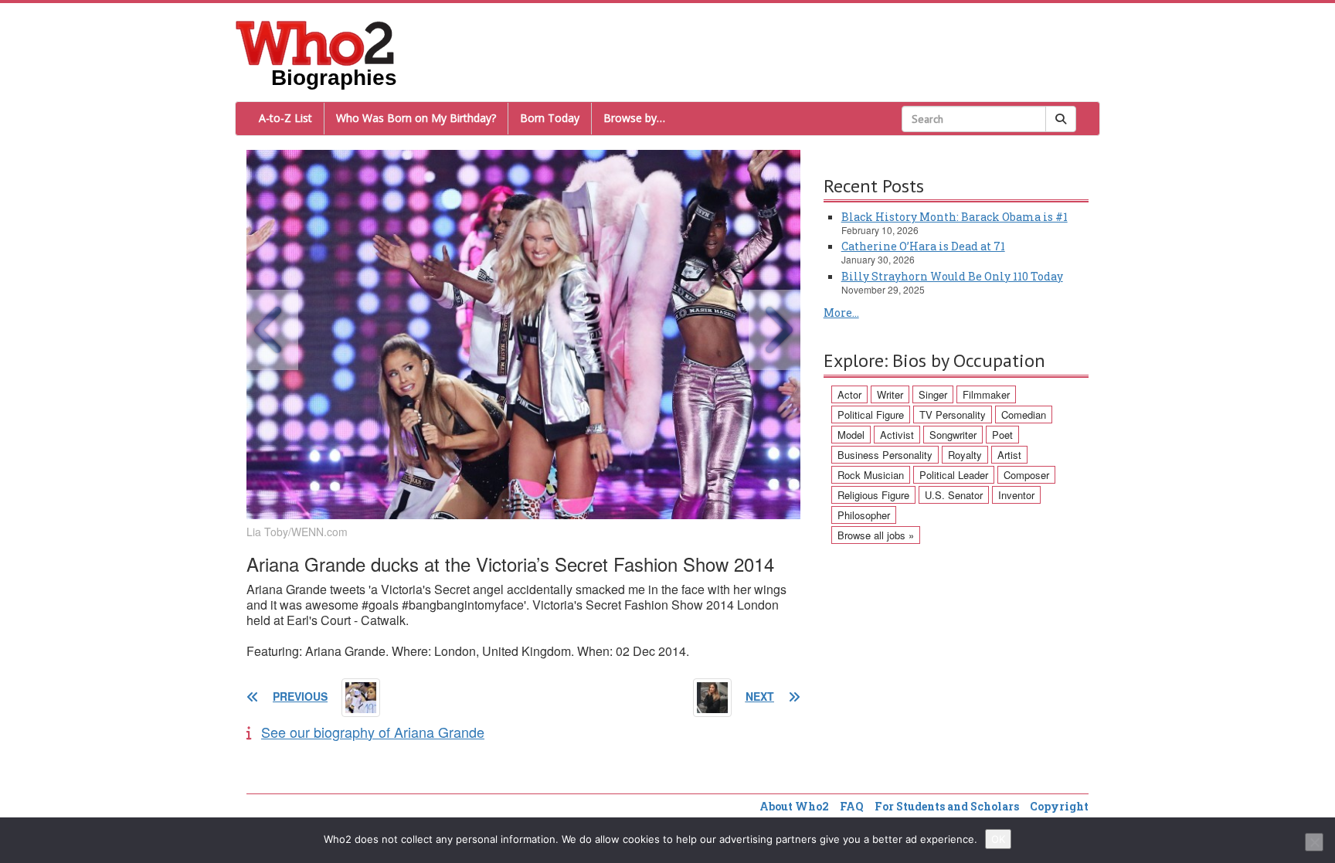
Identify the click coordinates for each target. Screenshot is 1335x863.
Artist (1009, 454)
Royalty (965, 454)
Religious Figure (873, 495)
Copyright (1059, 806)
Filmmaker (986, 394)
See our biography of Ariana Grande (372, 732)
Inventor (1016, 495)
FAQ (852, 806)
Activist (897, 434)
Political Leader (953, 474)
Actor (849, 394)
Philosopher (863, 515)
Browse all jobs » (875, 535)
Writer (890, 394)
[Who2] (315, 41)
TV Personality (952, 414)
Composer (1026, 474)
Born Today (549, 117)
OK (998, 839)
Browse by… (634, 117)
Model (851, 434)
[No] (1314, 842)
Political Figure (870, 414)
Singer (933, 394)
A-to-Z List (285, 117)
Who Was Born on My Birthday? (416, 117)
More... (841, 312)
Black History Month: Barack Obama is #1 (954, 216)
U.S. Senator (954, 495)
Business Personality (884, 454)
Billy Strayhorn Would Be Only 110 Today (952, 276)
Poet (1002, 434)
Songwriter (953, 434)
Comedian (1023, 414)
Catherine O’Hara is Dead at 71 (923, 246)
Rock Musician (870, 474)
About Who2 (794, 806)
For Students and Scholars (947, 806)
